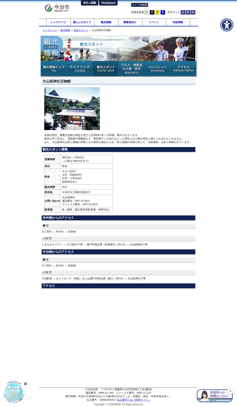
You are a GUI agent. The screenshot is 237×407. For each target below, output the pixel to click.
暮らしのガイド (82, 22)
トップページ (58, 22)
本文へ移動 (89, 2)
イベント (154, 22)
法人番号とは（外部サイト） (134, 399)
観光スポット (81, 30)
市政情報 (178, 22)
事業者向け (129, 22)
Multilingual (108, 2)
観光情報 (106, 22)
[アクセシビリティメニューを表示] (226, 24)
